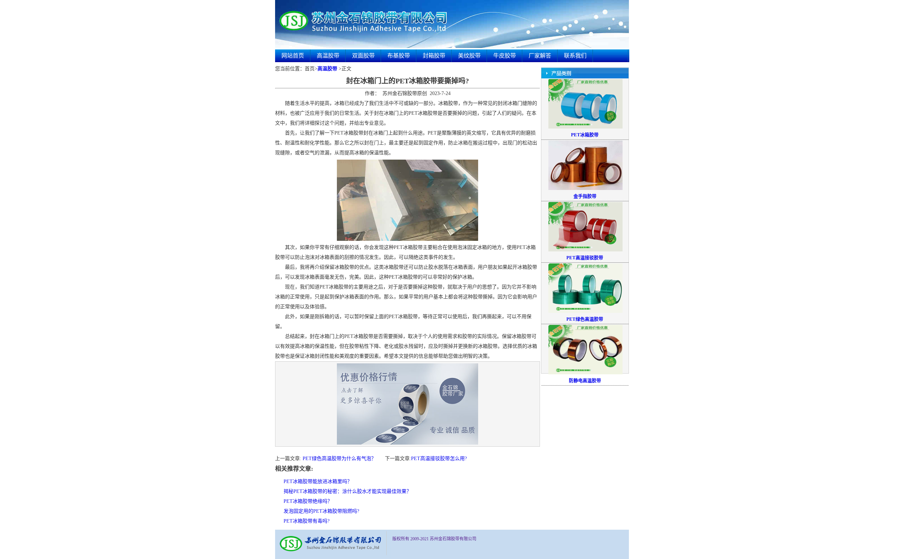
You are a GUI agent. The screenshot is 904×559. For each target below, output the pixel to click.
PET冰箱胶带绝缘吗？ (308, 501)
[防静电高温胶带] (585, 372)
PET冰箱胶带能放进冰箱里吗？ (318, 481)
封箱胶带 (434, 56)
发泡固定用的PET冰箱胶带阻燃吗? (321, 511)
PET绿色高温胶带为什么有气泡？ (339, 458)
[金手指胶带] (585, 188)
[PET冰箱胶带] (585, 127)
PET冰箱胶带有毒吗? (306, 521)
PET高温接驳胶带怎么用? (439, 458)
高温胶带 (328, 56)
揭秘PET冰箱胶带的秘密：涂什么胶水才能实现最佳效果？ (347, 491)
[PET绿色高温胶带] (585, 311)
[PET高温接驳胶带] (585, 250)
